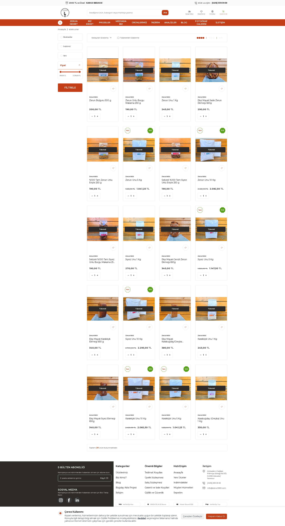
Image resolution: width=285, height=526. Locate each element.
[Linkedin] (77, 500)
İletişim (220, 22)
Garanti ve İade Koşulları (157, 487)
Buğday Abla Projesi (126, 487)
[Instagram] (61, 500)
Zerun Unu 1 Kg (170, 100)
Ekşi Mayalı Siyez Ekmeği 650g (102, 420)
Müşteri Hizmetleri (183, 487)
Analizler (170, 22)
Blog (184, 22)
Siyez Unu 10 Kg (133, 339)
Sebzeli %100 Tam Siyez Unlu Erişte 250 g (174, 181)
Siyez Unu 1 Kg (133, 259)
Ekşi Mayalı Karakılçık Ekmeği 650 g (99, 340)
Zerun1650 (93, 97)
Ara (165, 12)
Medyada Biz (121, 22)
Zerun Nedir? (74, 22)
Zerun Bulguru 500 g (100, 100)
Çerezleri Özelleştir (192, 516)
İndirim (155, 22)
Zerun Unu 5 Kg (133, 180)
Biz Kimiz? (89, 22)
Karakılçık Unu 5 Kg (171, 418)
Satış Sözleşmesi (153, 482)
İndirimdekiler (181, 482)
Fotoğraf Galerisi (201, 22)
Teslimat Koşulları (153, 472)
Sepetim (178, 492)
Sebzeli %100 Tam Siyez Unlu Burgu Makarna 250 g (102, 260)
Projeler (104, 22)
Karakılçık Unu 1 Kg (207, 339)
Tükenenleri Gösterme (129, 38)
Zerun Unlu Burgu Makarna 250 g (134, 101)
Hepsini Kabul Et (216, 516)
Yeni (65, 56)
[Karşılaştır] (113, 89)
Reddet (142, 518)
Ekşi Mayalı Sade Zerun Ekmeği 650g (210, 101)
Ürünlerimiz (139, 22)
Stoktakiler (67, 37)
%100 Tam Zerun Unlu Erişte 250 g (100, 181)
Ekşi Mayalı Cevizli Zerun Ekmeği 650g (174, 260)
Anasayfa (62, 29)
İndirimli (67, 46)
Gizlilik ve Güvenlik (154, 492)
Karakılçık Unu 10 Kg (135, 418)
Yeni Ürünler (180, 477)
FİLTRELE (70, 87)
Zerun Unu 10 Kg (206, 180)
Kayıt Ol (104, 478)
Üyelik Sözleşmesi (154, 477)
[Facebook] (69, 500)
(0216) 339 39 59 (214, 483)
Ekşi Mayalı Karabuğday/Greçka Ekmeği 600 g (172, 340)
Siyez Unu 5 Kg (205, 259)
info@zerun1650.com (217, 488)
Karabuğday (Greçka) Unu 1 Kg (211, 420)
